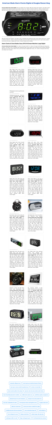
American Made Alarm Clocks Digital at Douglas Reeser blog (26, 3)
